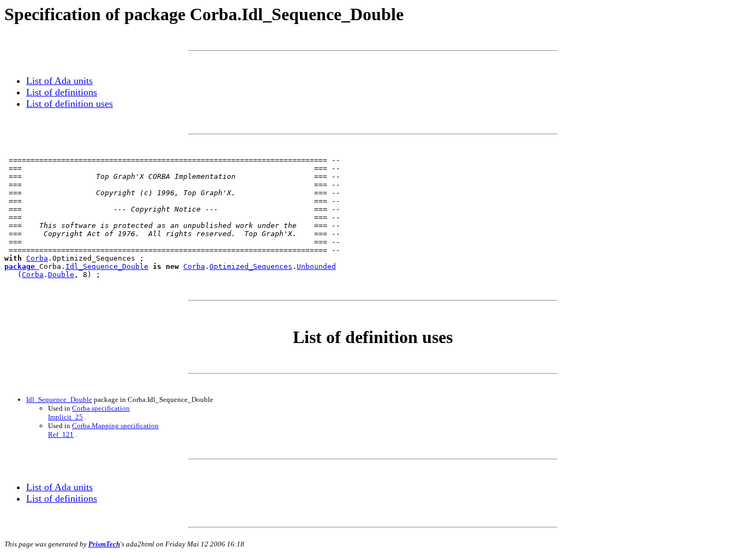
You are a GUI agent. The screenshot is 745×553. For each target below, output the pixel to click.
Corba (37, 258)
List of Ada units (59, 80)
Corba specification (101, 408)
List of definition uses (69, 103)
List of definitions (61, 92)
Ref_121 (61, 434)
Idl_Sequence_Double (106, 266)
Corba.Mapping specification (115, 426)
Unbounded (316, 266)
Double (61, 275)
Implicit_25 (65, 417)
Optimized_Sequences (250, 266)
